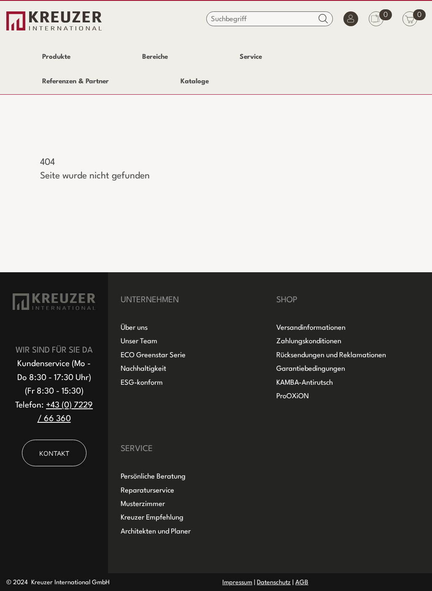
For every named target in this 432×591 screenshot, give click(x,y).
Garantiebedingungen (310, 368)
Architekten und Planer (156, 531)
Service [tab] (251, 57)
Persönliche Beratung (153, 476)
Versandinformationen (311, 327)
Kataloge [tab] (195, 81)
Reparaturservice (147, 490)
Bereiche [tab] (155, 57)
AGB (301, 583)
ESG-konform (142, 382)
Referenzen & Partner (75, 81)
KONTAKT (54, 453)
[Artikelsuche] (323, 18)
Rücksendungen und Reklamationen (331, 355)
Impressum (237, 583)
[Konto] (350, 20)
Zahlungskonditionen (308, 341)
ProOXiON (292, 396)
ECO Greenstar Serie (153, 355)
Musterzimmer (143, 504)
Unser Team (139, 341)
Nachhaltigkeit (143, 368)
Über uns (134, 327)
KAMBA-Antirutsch (304, 382)
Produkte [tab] (56, 57)
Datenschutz (274, 583)
